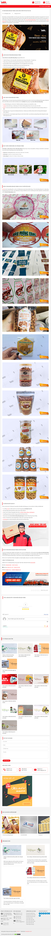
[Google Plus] (45, 913)
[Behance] (40, 916)
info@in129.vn (8, 569)
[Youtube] (47, 913)
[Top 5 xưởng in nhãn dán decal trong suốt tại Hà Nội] (37, 850)
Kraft (4, 107)
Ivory (4, 104)
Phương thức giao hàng (30, 916)
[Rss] (43, 913)
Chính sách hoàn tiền (30, 919)
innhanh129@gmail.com (16, 569)
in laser (24, 512)
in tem (8, 508)
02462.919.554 (17, 567)
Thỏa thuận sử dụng (30, 924)
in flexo (27, 512)
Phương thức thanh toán (31, 914)
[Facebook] (40, 913)
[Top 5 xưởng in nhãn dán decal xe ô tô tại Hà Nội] (37, 871)
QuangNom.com (28, 931)
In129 (3, 189)
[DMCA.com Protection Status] (17, 934)
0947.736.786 (15, 564)
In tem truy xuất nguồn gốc (8, 834)
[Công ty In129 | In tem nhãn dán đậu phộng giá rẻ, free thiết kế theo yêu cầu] (4, 2)
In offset (21, 512)
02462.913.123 (10, 567)
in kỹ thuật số (31, 512)
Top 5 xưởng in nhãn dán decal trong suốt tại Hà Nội (37, 856)
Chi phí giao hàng (29, 918)
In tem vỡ (40, 834)
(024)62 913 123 (9, 768)
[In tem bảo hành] (28, 825)
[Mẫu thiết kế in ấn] (25, 791)
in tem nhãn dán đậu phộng (31, 19)
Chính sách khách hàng (30, 921)
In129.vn (18, 931)
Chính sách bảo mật (30, 922)
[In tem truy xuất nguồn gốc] (10, 825)
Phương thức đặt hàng (30, 913)
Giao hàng (5, 519)
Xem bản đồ (33, 562)
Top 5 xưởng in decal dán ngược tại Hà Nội (12, 898)
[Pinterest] (49, 913)
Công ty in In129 (17, 13)
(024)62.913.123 (37, 3)
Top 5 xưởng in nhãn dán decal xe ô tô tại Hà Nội (36, 877)
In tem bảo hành (24, 834)
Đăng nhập (46, 614)
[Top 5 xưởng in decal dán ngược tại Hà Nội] (14, 892)
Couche (4, 105)
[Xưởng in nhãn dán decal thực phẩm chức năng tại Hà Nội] (14, 850)
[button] (43, 6)
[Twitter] (42, 913)
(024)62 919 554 (9, 770)
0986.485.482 (48, 3)
